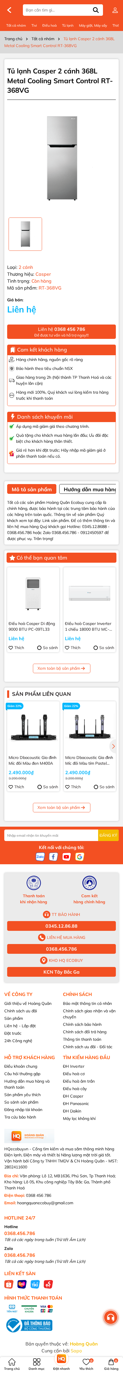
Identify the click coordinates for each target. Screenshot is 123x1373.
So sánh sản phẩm (21, 1102)
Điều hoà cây (75, 1088)
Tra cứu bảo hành (20, 1117)
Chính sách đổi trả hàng (84, 1031)
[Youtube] (66, 856)
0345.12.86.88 (61, 926)
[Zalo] (40, 856)
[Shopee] (8, 1283)
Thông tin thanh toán (82, 1039)
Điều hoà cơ (74, 1073)
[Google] (79, 856)
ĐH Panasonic (76, 1103)
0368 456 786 (38, 1195)
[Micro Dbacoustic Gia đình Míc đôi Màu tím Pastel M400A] (90, 727)
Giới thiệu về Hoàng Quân (27, 1003)
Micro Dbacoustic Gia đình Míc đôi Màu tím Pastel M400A (89, 760)
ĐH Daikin (72, 1111)
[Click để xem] (61, 158)
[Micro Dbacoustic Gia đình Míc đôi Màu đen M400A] (33, 727)
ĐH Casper (73, 1096)
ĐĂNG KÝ (108, 835)
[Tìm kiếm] (96, 10)
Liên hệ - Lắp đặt (20, 1025)
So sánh (50, 647)
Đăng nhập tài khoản (23, 1109)
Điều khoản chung (20, 1066)
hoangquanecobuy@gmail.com (45, 1202)
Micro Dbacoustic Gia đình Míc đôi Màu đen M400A (32, 760)
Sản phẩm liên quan (41, 694)
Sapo (76, 1350)
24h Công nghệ (18, 1040)
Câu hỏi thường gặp (22, 1073)
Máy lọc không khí (79, 1118)
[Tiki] (35, 1283)
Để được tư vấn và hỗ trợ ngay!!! (61, 331)
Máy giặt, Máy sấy (93, 25)
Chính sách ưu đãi (20, 1010)
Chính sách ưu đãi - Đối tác (87, 1046)
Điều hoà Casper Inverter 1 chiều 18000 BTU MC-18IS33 (88, 626)
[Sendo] (48, 1283)
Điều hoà (49, 25)
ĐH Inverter (73, 1066)
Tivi (34, 25)
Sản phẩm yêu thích (22, 1094)
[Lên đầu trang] (111, 1338)
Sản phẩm (13, 1018)
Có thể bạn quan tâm (42, 557)
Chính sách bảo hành (82, 1024)
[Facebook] (53, 856)
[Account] (115, 10)
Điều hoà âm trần (79, 1081)
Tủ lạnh (68, 25)
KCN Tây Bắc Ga (61, 972)
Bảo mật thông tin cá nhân (87, 1003)
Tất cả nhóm (16, 25)
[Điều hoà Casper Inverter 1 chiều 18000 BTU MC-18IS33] (89, 593)
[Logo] (9, 10)
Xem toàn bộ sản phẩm (58, 668)
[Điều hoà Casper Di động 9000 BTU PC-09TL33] (33, 593)
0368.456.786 (61, 949)
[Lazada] (22, 1283)
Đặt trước (12, 1033)
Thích (19, 647)
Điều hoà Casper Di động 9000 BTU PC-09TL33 (32, 626)
